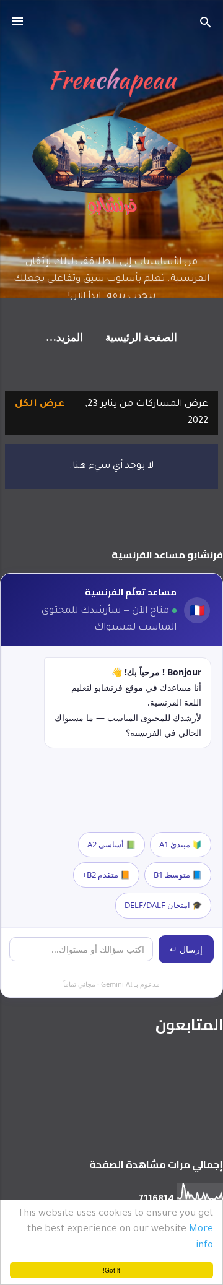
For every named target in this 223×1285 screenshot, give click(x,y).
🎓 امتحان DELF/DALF (163, 905)
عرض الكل (39, 404)
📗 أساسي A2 (111, 844)
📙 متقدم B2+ (106, 874)
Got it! (111, 1269)
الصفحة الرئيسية (141, 338)
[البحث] (205, 25)
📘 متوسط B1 (178, 874)
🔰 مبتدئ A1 (180, 844)
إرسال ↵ (186, 949)
